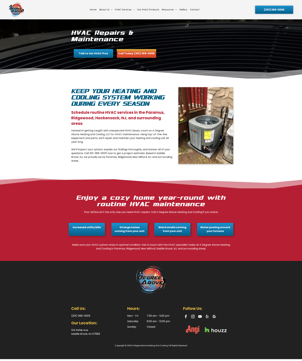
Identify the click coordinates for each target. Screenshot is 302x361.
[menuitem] (93, 9)
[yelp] (207, 317)
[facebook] (186, 317)
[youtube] (200, 317)
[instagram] (193, 317)
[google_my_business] (214, 317)
